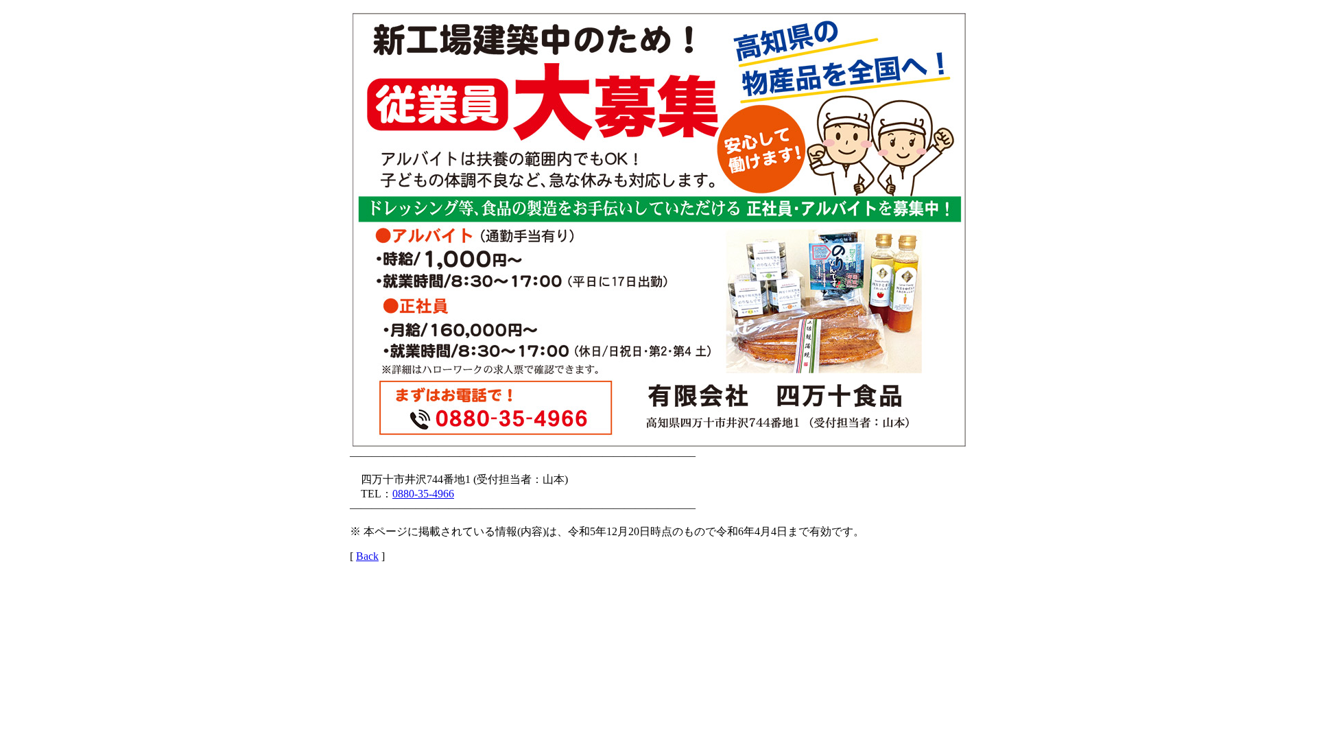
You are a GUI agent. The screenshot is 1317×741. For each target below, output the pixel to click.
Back (367, 556)
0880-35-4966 (423, 493)
